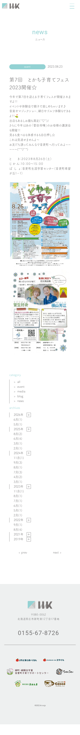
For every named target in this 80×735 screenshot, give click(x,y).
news (20, 400)
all (18, 381)
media (21, 391)
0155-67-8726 (38, 633)
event (21, 386)
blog (20, 396)
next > (57, 552)
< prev (23, 552)
